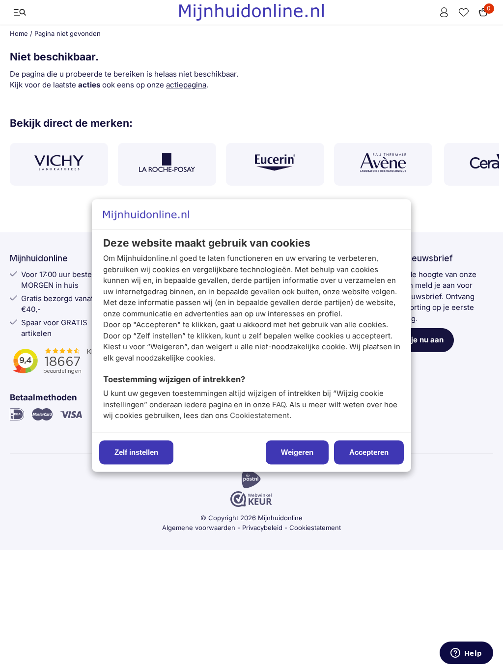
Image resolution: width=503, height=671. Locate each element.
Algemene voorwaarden (198, 527)
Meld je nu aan (417, 339)
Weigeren (297, 452)
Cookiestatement (259, 415)
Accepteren (369, 452)
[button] (19, 12)
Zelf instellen (136, 452)
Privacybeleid (262, 527)
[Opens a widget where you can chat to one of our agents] (466, 654)
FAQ (278, 404)
